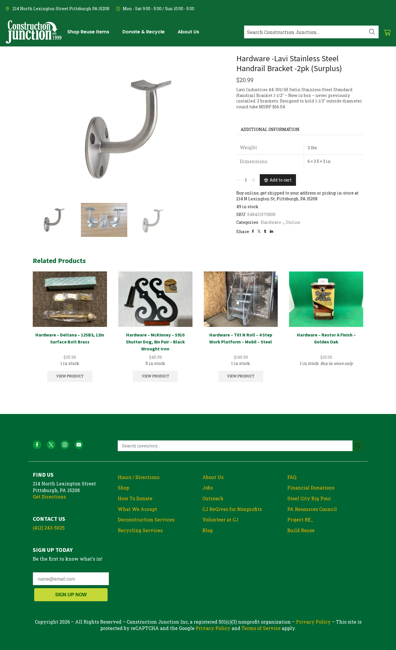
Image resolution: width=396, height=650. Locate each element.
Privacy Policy (313, 622)
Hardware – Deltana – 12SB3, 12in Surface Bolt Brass (69, 338)
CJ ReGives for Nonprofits (232, 509)
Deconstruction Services (146, 519)
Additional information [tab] (270, 129)
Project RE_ (300, 519)
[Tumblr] (265, 231)
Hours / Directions (138, 477)
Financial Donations (310, 488)
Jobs (207, 488)
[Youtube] (79, 444)
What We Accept (137, 509)
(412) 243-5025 (49, 528)
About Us (213, 477)
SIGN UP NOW (71, 594)
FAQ (291, 477)
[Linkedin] (271, 231)
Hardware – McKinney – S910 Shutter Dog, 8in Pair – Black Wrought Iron (155, 342)
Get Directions (49, 497)
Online (293, 222)
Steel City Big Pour (309, 498)
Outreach (213, 498)
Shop (123, 488)
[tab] (270, 129)
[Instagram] (65, 444)
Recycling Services (140, 530)
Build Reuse (301, 530)
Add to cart (281, 180)
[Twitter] (259, 231)
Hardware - (272, 222)
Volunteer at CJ (220, 519)
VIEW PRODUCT (69, 376)
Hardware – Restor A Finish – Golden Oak (326, 338)
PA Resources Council (312, 509)
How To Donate (135, 498)
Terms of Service (261, 628)
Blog (207, 530)
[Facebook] (253, 231)
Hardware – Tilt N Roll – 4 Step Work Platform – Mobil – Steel (240, 338)
